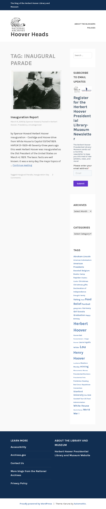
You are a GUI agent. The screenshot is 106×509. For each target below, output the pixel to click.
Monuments (77, 370)
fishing (76, 299)
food (82, 300)
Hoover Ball (77, 335)
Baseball (77, 271)
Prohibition (77, 381)
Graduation (79, 315)
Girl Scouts (79, 311)
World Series (78, 410)
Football (86, 304)
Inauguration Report (25, 117)
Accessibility (18, 447)
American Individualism (82, 260)
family (82, 295)
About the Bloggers (85, 24)
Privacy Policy (19, 483)
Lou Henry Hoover (79, 352)
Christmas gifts (80, 285)
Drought (76, 295)
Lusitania (76, 363)
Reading (85, 381)
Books (76, 274)
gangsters (77, 308)
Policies (91, 28)
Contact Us (17, 463)
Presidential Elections (81, 374)
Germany (86, 308)
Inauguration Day (41, 175)
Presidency (23, 125)
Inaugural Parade (25, 175)
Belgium (86, 270)
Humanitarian (78, 339)
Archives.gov (18, 455)
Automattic (80, 503)
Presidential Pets (79, 377)
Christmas (83, 281)
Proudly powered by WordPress (36, 503)
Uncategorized (34, 125)
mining (84, 366)
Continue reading (22, 165)
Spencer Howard (33, 122)
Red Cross (77, 385)
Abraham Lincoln (82, 256)
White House (81, 405)
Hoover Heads (29, 34)
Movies (85, 370)
